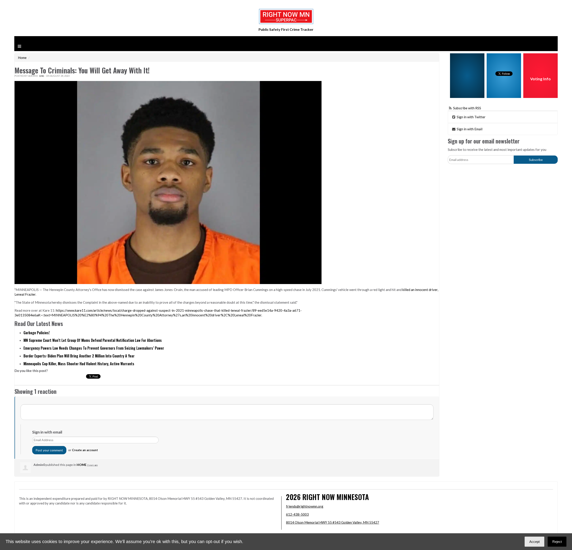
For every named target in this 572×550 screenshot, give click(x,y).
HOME (81, 465)
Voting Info (540, 79)
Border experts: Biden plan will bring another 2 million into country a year (79, 356)
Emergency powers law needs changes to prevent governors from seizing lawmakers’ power (93, 348)
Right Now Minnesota (335, 497)
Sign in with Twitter (471, 117)
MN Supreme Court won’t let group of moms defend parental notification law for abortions (92, 340)
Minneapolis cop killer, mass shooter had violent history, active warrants (78, 363)
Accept (534, 542)
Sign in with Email (469, 129)
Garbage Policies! (36, 332)
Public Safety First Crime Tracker (286, 29)
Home (22, 58)
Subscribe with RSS (467, 108)
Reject (557, 542)
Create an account (85, 450)
